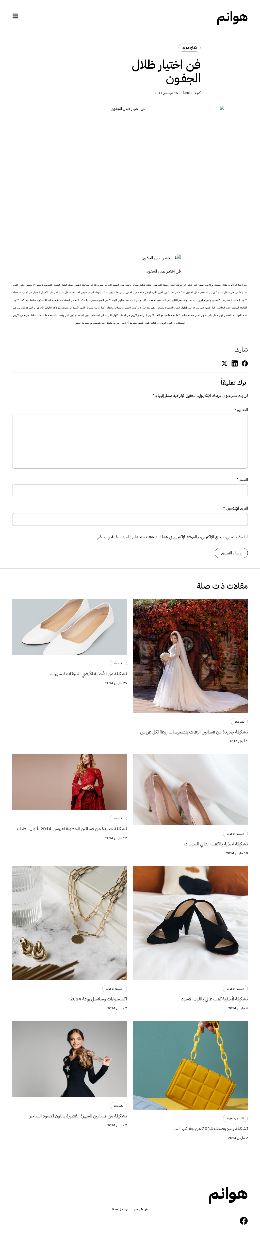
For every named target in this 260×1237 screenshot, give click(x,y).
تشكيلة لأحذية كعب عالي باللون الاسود (214, 998)
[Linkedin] (235, 363)
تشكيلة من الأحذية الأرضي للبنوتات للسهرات (88, 673)
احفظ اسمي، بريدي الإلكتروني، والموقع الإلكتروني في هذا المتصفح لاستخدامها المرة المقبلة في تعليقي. (169, 537)
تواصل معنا (120, 1209)
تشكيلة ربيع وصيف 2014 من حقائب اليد (211, 1128)
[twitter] (224, 363)
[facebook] (245, 363)
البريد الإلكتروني (235, 508)
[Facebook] (244, 1221)
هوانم (232, 17)
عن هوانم (141, 1209)
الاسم (242, 479)
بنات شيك (239, 722)
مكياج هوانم (189, 47)
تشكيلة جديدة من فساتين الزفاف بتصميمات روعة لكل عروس (194, 731)
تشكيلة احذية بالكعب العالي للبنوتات (216, 843)
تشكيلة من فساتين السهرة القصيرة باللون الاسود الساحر (78, 1115)
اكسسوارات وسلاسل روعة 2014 (98, 998)
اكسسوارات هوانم (235, 834)
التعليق (241, 410)
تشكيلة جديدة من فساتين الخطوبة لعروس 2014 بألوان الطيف (72, 828)
